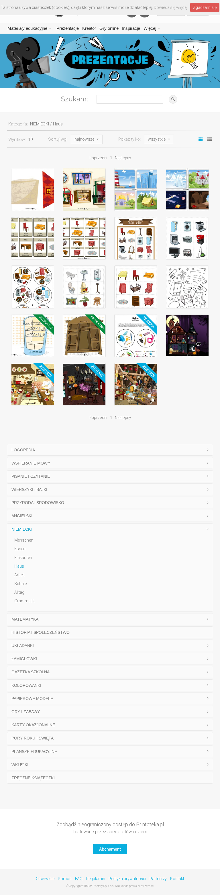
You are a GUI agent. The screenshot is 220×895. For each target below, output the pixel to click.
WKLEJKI (19, 764)
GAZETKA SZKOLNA (30, 672)
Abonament (110, 849)
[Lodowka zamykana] (32, 335)
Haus (19, 566)
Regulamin (95, 878)
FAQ (78, 878)
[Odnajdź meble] (187, 286)
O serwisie (45, 878)
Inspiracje (131, 28)
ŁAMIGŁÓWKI (24, 658)
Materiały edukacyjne (27, 28)
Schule (20, 583)
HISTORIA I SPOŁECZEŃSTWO (40, 632)
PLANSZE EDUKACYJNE (34, 751)
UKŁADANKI (22, 645)
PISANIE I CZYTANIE (30, 476)
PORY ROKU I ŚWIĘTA (32, 738)
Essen (19, 548)
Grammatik (24, 601)
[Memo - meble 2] (84, 286)
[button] (87, 139)
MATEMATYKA (24, 619)
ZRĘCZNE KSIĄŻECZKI (33, 778)
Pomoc (65, 878)
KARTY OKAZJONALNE (33, 725)
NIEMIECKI (21, 529)
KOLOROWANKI (26, 685)
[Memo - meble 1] (135, 286)
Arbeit (19, 575)
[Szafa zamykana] (84, 335)
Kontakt (177, 878)
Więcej (150, 28)
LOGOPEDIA (23, 450)
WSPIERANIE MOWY (30, 463)
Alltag (19, 592)
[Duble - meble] (32, 286)
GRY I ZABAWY (25, 711)
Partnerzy (158, 878)
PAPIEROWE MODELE (32, 698)
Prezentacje (67, 28)
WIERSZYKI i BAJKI (29, 489)
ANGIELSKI (21, 516)
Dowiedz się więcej (170, 7)
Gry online (109, 28)
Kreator (89, 28)
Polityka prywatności (127, 878)
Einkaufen (23, 557)
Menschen (23, 540)
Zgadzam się (205, 7)
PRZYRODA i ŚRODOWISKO (37, 502)
